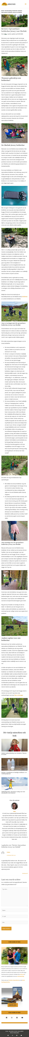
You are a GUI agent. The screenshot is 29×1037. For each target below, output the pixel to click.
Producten (15, 10)
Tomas (8, 852)
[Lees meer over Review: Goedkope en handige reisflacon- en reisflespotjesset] (14, 764)
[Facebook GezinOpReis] (6, 1018)
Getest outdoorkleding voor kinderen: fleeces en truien (14, 753)
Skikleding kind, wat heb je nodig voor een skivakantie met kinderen (13, 792)
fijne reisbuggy (18, 695)
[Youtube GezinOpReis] (22, 1018)
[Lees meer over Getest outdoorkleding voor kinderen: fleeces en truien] (14, 745)
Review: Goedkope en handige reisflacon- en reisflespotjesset (14, 773)
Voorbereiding (8, 10)
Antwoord (25, 873)
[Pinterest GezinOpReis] (17, 1018)
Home (2, 10)
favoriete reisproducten (14, 980)
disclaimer (20, 1031)
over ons (22, 974)
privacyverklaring (14, 1032)
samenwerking (20, 976)
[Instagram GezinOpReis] (11, 1018)
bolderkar (24, 296)
